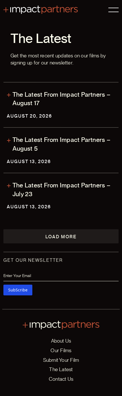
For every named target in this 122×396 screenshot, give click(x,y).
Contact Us (61, 379)
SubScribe (18, 290)
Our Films (61, 350)
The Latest (61, 369)
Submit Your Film (61, 360)
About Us (61, 341)
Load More (60, 236)
